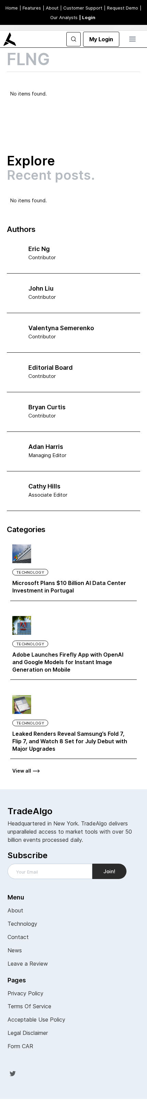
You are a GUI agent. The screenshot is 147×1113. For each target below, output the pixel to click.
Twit (13, 1073)
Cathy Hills (44, 486)
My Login (101, 39)
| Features (30, 8)
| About (50, 8)
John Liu (41, 288)
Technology (30, 572)
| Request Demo (121, 8)
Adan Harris (45, 446)
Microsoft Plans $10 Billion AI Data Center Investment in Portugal (69, 587)
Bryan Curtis (47, 407)
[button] (132, 39)
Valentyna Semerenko (61, 328)
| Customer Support (81, 8)
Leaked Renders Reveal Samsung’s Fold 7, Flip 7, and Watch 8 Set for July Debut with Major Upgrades (69, 741)
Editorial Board (50, 367)
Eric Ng (39, 248)
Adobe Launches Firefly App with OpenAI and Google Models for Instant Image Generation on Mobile (67, 662)
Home (11, 8)
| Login (87, 17)
